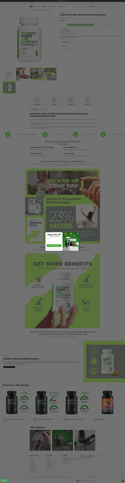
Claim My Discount (54, 245)
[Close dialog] (78, 233)
